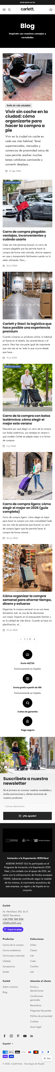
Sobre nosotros (10, 987)
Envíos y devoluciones (36, 988)
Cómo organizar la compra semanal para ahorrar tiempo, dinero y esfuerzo (27, 600)
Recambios (35, 1005)
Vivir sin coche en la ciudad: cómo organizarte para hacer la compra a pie (26, 121)
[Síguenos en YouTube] (25, 1036)
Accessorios (9, 966)
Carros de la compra (13, 945)
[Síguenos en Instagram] (11, 1036)
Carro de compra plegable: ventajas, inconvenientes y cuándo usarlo (24, 236)
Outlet (6, 972)
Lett (32, 972)
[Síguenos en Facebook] (4, 1036)
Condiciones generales (36, 998)
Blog (5, 992)
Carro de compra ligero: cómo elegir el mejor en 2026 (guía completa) (27, 508)
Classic (33, 950)
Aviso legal (35, 1027)
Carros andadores (12, 950)
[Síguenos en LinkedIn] (32, 1036)
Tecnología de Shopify (34, 1063)
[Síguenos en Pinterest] (18, 1036)
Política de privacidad (41, 1016)
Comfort (34, 966)
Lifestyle (7, 961)
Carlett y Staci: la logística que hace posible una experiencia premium (27, 328)
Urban (33, 945)
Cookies (34, 1021)
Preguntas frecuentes (40, 1010)
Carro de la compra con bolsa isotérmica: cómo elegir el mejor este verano (26, 420)
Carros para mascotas (13, 955)
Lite (32, 955)
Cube (33, 961)
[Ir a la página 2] (34, 639)
